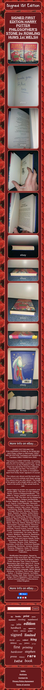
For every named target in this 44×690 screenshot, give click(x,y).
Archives (23, 674)
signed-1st (32, 628)
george (34, 643)
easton (34, 617)
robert (25, 640)
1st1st (18, 661)
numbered (33, 619)
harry (16, 631)
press (13, 656)
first (17, 647)
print (26, 616)
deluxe (13, 643)
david (12, 640)
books (18, 616)
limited (30, 635)
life (12, 617)
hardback (16, 627)
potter (30, 631)
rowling (21, 619)
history (22, 657)
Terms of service (23, 685)
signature (12, 620)
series (20, 643)
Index (23, 671)
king (34, 639)
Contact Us (23, 678)
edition (29, 623)
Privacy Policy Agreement (23, 681)
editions (23, 631)
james (26, 643)
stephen (30, 651)
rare (31, 656)
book (28, 660)
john (18, 624)
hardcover (16, 651)
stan (24, 628)
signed (16, 634)
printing (27, 647)
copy (12, 625)
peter (18, 640)
